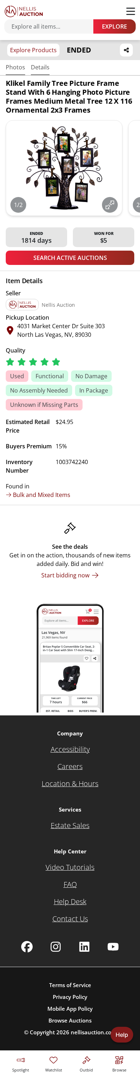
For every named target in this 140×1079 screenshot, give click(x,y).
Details (40, 67)
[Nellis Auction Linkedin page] (84, 946)
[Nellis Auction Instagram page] (55, 946)
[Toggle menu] (131, 11)
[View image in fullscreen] (110, 205)
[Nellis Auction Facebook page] (27, 946)
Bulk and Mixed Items (41, 495)
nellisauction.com (93, 1032)
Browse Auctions (70, 1020)
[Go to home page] (23, 11)
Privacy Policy (70, 996)
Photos (15, 67)
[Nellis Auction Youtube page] (113, 946)
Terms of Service (70, 985)
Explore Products (33, 50)
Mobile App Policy (70, 1008)
